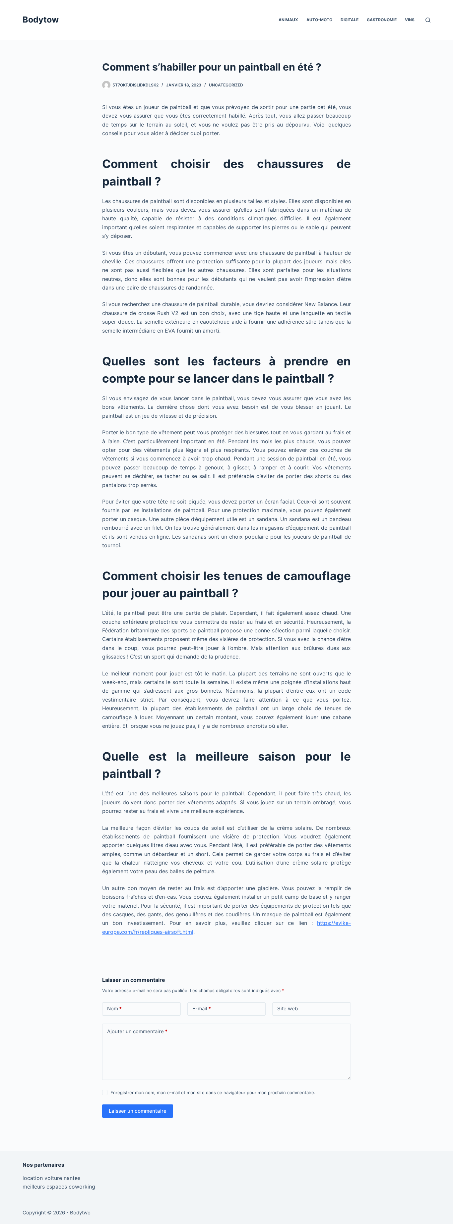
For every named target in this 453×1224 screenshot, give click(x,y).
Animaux (288, 19)
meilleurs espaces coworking (59, 1186)
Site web (287, 1008)
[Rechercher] (427, 20)
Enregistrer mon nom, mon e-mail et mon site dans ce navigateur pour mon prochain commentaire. (212, 1092)
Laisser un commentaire (137, 1111)
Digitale (349, 19)
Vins (410, 19)
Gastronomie (382, 19)
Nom (114, 1008)
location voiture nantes (51, 1178)
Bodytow (41, 20)
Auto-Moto (319, 19)
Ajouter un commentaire (137, 1031)
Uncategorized (226, 84)
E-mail (201, 1008)
